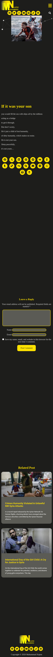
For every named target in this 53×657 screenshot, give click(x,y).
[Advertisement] (26, 69)
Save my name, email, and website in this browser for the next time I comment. (28, 340)
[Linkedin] (38, 13)
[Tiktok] (33, 13)
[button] (50, 5)
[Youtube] (24, 13)
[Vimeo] (28, 13)
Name (9, 330)
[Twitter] (14, 13)
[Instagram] (19, 13)
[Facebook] (9, 13)
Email (9, 334)
